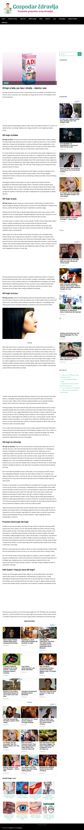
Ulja (54, 19)
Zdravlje (4, 22)
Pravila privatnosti (42, 824)
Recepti (47, 19)
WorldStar (19, 828)
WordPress (11, 828)
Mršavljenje (32, 19)
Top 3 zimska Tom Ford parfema (71, 388)
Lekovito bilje (12, 19)
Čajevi (3, 19)
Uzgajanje (62, 19)
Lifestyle (23, 19)
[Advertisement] (42, 38)
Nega (40, 19)
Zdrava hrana (72, 19)
